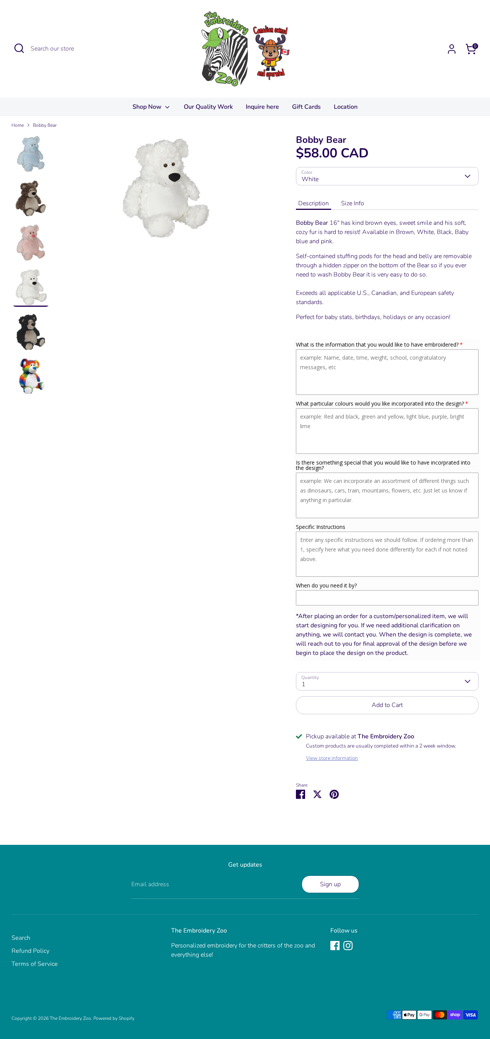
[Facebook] (335, 945)
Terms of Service (34, 964)
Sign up (330, 884)
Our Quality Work (208, 107)
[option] (164, 190)
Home (17, 125)
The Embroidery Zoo (70, 1018)
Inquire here (262, 107)
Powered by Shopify (113, 1018)
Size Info (352, 203)
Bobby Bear (45, 125)
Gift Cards (306, 107)
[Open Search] (19, 48)
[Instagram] (348, 945)
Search (20, 938)
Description (313, 203)
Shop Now (147, 107)
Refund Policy (30, 951)
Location (346, 107)
